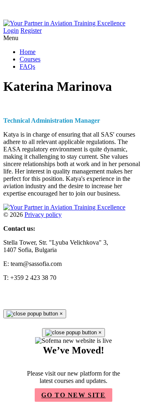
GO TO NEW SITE (73, 395)
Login (11, 30)
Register (31, 30)
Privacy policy (43, 214)
